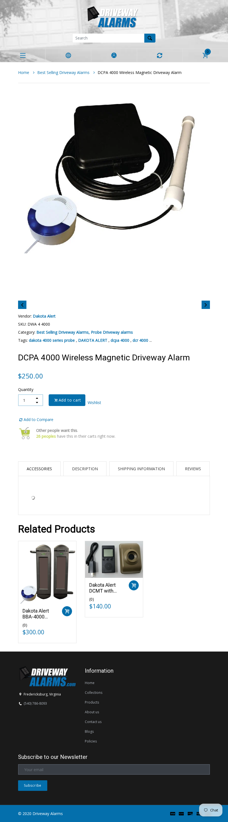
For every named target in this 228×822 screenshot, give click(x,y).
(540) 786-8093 (35, 703)
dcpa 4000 (120, 340)
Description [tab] (85, 468)
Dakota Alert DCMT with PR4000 (102, 591)
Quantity (25, 389)
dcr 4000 (140, 340)
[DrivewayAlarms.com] (114, 16)
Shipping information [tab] (141, 468)
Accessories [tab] (39, 468)
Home (24, 72)
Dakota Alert (44, 316)
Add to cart (71, 400)
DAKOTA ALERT (92, 340)
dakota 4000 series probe (52, 340)
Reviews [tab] (193, 468)
